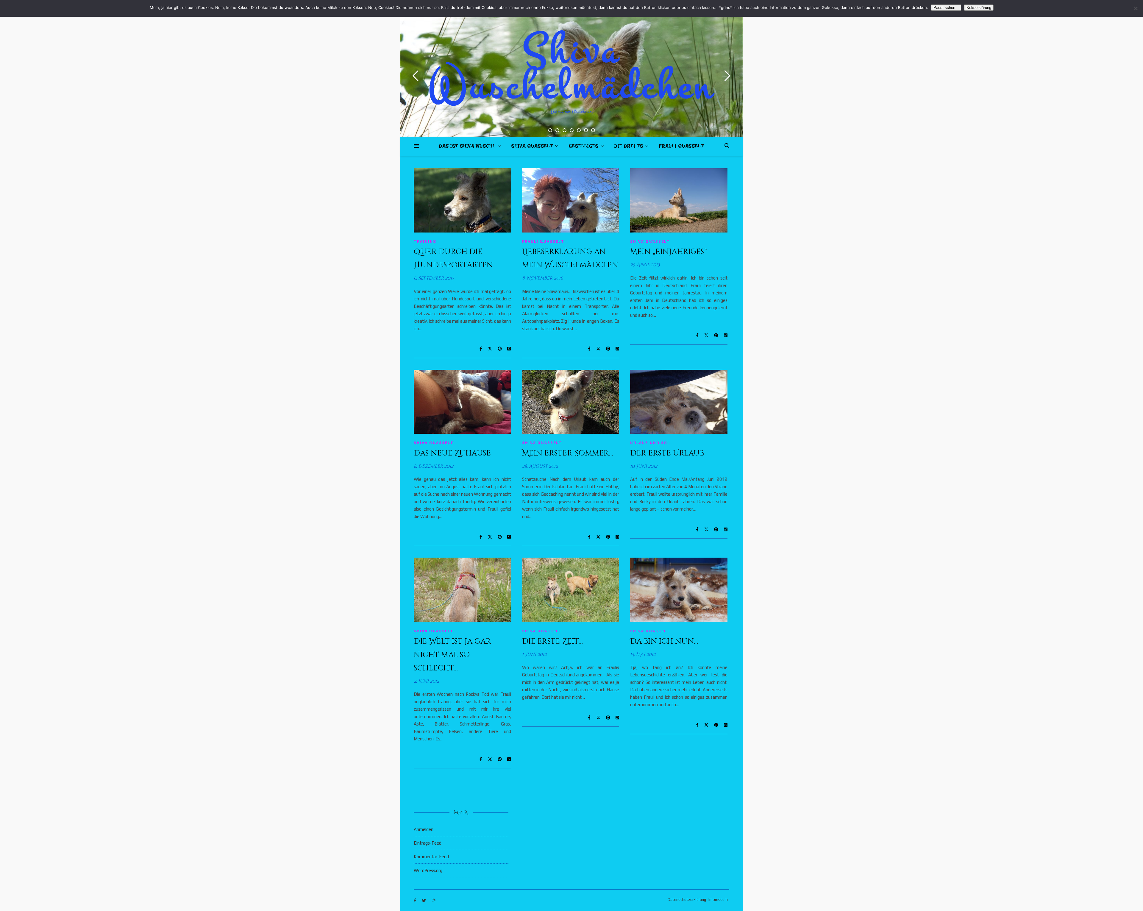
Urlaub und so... (651, 443)
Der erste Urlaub (667, 453)
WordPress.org (428, 870)
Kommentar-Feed (431, 856)
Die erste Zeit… (552, 641)
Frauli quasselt (681, 147)
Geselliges (584, 147)
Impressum (718, 899)
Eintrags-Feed (427, 843)
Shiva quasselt (532, 147)
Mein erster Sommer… (567, 453)
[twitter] (424, 900)
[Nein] (1136, 8)
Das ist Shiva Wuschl (467, 147)
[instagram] (433, 900)
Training (425, 241)
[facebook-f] (415, 900)
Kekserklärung (978, 7)
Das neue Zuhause (452, 453)
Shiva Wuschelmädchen (572, 68)
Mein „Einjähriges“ (668, 252)
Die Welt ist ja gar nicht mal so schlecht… (452, 655)
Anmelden (423, 829)
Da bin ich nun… (664, 641)
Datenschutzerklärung (687, 899)
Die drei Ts (628, 147)
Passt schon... (946, 7)
